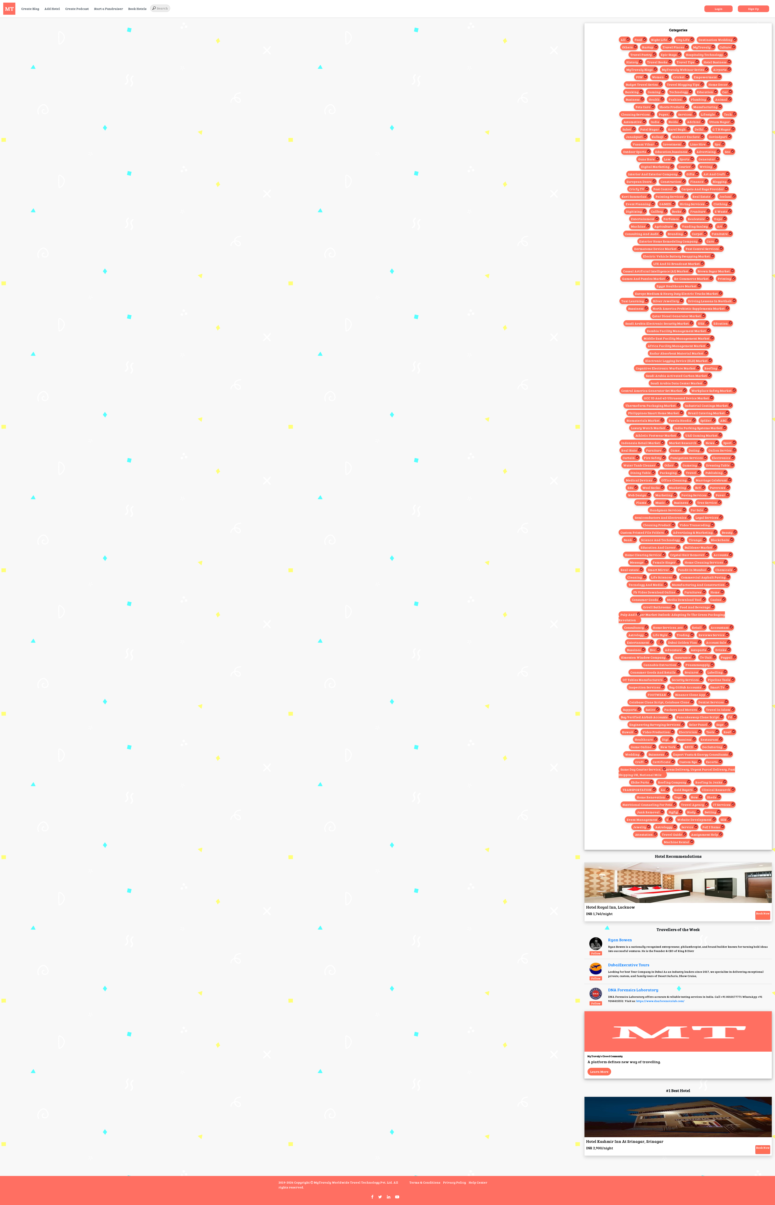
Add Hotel (52, 8)
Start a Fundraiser (108, 8)
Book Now (763, 913)
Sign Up (753, 9)
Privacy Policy (454, 1182)
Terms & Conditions (424, 1182)
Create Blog (30, 8)
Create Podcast (77, 8)
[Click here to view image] (595, 943)
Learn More (599, 1071)
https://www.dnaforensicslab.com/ (660, 1001)
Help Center (478, 1182)
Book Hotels (137, 8)
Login (718, 9)
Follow (595, 953)
